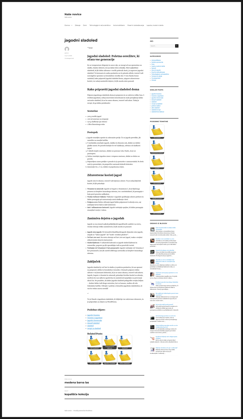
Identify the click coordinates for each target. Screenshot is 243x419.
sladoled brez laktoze (157, 112)
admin (67, 53)
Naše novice (73, 14)
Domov (67, 25)
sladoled (90, 326)
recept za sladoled (94, 328)
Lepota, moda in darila (155, 25)
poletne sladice (156, 106)
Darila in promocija (157, 62)
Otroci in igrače (156, 70)
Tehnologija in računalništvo (100, 25)
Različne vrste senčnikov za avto (165, 239)
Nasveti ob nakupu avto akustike (165, 250)
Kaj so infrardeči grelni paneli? (164, 304)
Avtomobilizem (119, 25)
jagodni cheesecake (94, 320)
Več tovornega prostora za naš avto (166, 316)
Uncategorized (69, 58)
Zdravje (77, 25)
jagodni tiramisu (93, 315)
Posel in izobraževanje (135, 25)
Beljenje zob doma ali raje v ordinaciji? (167, 348)
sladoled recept (156, 110)
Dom (85, 25)
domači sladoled (93, 323)
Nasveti (153, 68)
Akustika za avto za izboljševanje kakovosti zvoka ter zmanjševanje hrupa (165, 261)
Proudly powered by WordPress (82, 410)
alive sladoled (155, 108)
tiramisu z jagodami (94, 318)
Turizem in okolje (156, 76)
